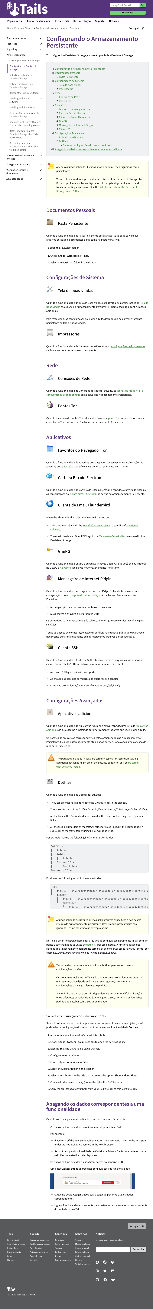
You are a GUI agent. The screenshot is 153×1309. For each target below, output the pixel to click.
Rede (58, 93)
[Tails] (27, 9)
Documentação (82, 21)
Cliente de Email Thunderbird (75, 117)
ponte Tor (113, 418)
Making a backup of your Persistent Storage (21, 85)
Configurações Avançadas (69, 133)
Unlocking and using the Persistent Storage (21, 76)
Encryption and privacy (18, 164)
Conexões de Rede (69, 97)
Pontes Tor (65, 101)
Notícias (114, 21)
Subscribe (138, 1249)
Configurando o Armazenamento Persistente (80, 69)
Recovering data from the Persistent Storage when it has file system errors (24, 146)
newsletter (119, 1240)
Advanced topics (14, 179)
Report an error (62, 1244)
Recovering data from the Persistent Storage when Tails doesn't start (23, 134)
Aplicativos (61, 105)
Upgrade (34, 1260)
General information (16, 38)
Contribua (59, 1240)
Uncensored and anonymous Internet (21, 157)
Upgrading (11, 49)
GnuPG (63, 121)
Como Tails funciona (39, 21)
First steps (11, 43)
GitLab (58, 1256)
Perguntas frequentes (39, 1240)
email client (96, 525)
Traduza (58, 1248)
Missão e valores (82, 1244)
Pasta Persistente (68, 77)
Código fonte (61, 1252)
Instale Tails (62, 21)
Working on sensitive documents (17, 171)
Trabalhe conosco (83, 1264)
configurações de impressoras (128, 346)
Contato (79, 1240)
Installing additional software (19, 100)
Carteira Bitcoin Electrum (73, 113)
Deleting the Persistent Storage (24, 93)
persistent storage (23, 28)
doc (9, 28)
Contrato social (82, 1248)
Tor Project (30, 1294)
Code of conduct (82, 1256)
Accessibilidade (36, 1256)
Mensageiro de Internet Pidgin (76, 125)
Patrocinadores (82, 1252)
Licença (78, 1260)
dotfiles (90, 945)
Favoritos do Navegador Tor (74, 109)
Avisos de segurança (39, 1252)
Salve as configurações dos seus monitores (87, 145)
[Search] (143, 5)
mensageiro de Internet (83, 595)
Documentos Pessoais (67, 73)
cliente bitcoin (82, 494)
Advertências (36, 1248)
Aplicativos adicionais (71, 137)
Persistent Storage (15, 55)
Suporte (100, 21)
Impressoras (66, 89)
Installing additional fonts (22, 107)
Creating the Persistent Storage (24, 60)
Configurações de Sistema (69, 81)
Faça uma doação (63, 1260)
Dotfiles (63, 141)
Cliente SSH (65, 129)
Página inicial (15, 21)
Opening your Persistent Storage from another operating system (25, 123)
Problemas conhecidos (40, 1244)
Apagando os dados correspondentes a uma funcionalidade (88, 149)
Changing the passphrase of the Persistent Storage (24, 114)
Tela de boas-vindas (70, 85)
